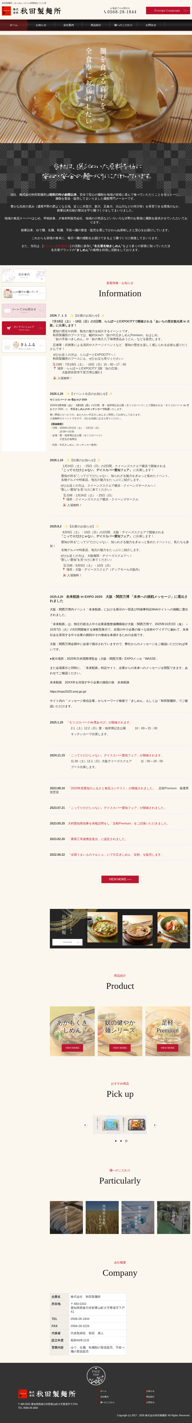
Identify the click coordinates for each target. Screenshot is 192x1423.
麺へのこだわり (123, 25)
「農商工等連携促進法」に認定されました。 (98, 839)
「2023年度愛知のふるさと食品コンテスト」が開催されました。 (112, 788)
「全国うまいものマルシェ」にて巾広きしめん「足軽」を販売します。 (116, 854)
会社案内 (68, 25)
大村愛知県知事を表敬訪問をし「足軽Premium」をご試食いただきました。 (119, 823)
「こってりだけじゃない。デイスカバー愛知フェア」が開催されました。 (117, 807)
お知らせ (41, 25)
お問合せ (151, 25)
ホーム (14, 25)
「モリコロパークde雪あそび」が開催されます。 (99, 722)
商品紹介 (96, 25)
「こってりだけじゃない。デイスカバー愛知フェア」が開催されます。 (116, 755)
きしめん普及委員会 (56, 246)
